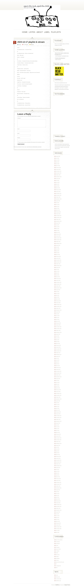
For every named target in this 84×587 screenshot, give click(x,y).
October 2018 (58, 330)
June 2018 (57, 337)
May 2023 (57, 228)
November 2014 (58, 417)
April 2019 (57, 319)
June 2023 (57, 226)
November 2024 (58, 195)
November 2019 (58, 306)
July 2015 (57, 402)
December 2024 (58, 193)
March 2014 (58, 432)
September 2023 (58, 221)
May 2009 (57, 532)
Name (18, 128)
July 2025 (57, 180)
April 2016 (57, 386)
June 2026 (57, 160)
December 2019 (58, 304)
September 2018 (58, 332)
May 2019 (57, 317)
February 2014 (58, 434)
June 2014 (57, 426)
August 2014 (58, 423)
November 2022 (58, 239)
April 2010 (57, 519)
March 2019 (58, 321)
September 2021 (58, 265)
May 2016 (57, 384)
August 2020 (58, 289)
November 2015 (58, 395)
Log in (57, 575)
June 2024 (57, 204)
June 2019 (57, 315)
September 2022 (58, 243)
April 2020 (57, 297)
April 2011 (57, 497)
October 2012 (58, 463)
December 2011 (58, 482)
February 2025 (58, 189)
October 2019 (58, 308)
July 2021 (57, 269)
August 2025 (58, 178)
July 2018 (57, 336)
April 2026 (57, 163)
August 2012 (58, 467)
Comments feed (58, 578)
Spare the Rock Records (60, 562)
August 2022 (58, 245)
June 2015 (57, 404)
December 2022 (58, 237)
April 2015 (57, 408)
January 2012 (58, 480)
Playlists (32, 44)
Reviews (57, 560)
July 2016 (57, 380)
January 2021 (58, 280)
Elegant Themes (67, 584)
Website (18, 137)
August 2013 (58, 445)
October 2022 (58, 241)
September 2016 (58, 376)
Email (18, 133)
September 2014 (58, 421)
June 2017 (57, 360)
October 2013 (58, 441)
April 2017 (57, 363)
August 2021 (58, 267)
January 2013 (58, 458)
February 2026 (58, 167)
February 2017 (58, 367)
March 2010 (58, 521)
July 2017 (57, 358)
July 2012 (57, 469)
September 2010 (58, 510)
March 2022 (58, 254)
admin (20, 44)
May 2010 (57, 517)
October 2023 (58, 219)
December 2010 (58, 504)
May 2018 (57, 339)
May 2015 (57, 406)
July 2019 (57, 313)
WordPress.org (58, 580)
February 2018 (58, 345)
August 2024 (58, 200)
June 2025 (57, 182)
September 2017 (58, 354)
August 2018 (58, 334)
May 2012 (57, 473)
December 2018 (58, 326)
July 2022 (57, 247)
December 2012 (58, 460)
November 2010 (58, 506)
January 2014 (58, 436)
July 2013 (57, 447)
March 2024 (58, 210)
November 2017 (58, 350)
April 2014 (57, 430)
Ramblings (57, 558)
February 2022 (58, 256)
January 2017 (58, 369)
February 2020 (58, 300)
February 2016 (58, 389)
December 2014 (58, 415)
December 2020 (58, 282)
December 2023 (58, 215)
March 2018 (58, 343)
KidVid (57, 552)
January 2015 (58, 413)
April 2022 (57, 252)
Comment (19, 118)
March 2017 (58, 365)
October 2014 (58, 419)
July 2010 (57, 513)
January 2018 (58, 347)
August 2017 (58, 356)
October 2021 (58, 263)
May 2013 (57, 450)
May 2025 (57, 184)
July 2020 (57, 291)
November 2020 (58, 284)
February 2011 (58, 500)
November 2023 (58, 217)
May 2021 (57, 273)
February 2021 (58, 278)
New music (58, 554)
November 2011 (58, 484)
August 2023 (58, 223)
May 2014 (57, 428)
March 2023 (58, 232)
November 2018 (58, 328)
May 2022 (57, 250)
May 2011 (57, 495)
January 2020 (58, 302)
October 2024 (58, 197)
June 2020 (57, 293)
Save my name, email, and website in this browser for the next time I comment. (32, 142)
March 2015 (58, 410)
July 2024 (57, 202)
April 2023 (57, 230)
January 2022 (58, 258)
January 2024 (58, 213)
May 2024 (57, 206)
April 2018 (57, 341)
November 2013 (58, 439)
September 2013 (58, 443)
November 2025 (58, 173)
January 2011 (58, 502)
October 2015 (58, 397)
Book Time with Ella (59, 539)
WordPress (58, 584)
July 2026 (57, 158)
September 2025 (58, 176)
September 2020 (58, 287)
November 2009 (58, 528)
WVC (57, 567)
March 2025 (58, 187)
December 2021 (58, 260)
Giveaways (58, 547)
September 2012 (58, 465)
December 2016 (58, 371)
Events (57, 545)
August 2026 (58, 156)
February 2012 (58, 478)
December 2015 (58, 393)
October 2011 (58, 486)
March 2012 (58, 476)
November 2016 (58, 373)
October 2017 (58, 352)
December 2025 (58, 171)
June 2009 (57, 530)
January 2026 (58, 169)
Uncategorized (58, 565)
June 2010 (57, 515)
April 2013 (57, 452)
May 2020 (57, 295)
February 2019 (58, 323)
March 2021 (58, 276)
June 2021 (57, 271)
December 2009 (58, 526)
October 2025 (58, 174)
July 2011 (57, 491)
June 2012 (57, 471)
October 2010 (58, 508)
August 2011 (58, 489)
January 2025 (58, 191)
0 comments (26, 44)
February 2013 (58, 456)
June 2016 (57, 382)
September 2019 (58, 310)
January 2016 (58, 391)
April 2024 (57, 208)
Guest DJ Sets (58, 549)
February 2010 (58, 523)
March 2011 (58, 499)
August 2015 (58, 400)
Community (58, 541)
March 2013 (58, 454)
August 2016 (58, 378)
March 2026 (58, 165)
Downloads (58, 543)
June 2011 (57, 493)
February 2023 (58, 234)
